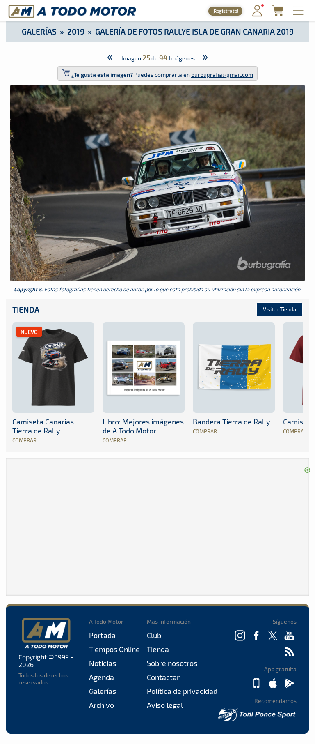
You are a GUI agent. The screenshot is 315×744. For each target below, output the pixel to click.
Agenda (101, 677)
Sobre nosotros (172, 663)
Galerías (39, 31)
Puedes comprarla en (162, 74)
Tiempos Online (114, 649)
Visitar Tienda (279, 309)
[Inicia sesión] (257, 14)
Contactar (163, 677)
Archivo (101, 704)
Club (154, 635)
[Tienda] (277, 14)
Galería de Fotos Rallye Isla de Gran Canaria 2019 (194, 31)
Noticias (102, 663)
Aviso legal (165, 704)
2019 (75, 31)
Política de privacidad (182, 691)
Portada (102, 635)
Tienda (25, 309)
